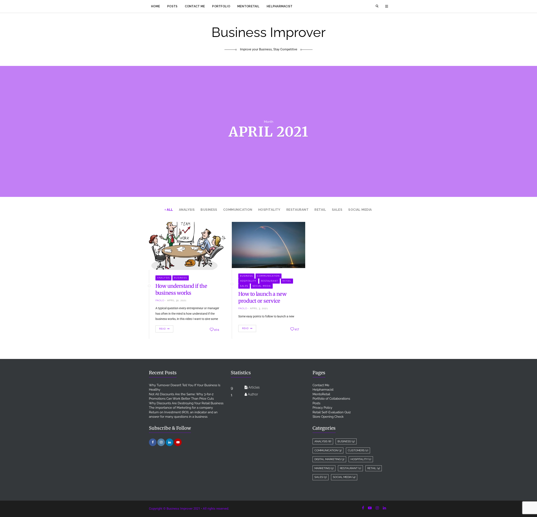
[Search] (377, 6)
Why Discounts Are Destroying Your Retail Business (186, 403)
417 (297, 329)
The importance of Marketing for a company (181, 408)
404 (216, 329)
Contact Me (195, 6)
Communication (237, 210)
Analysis (187, 210)
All (170, 210)
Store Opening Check (328, 417)
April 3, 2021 (259, 308)
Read (163, 328)
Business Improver (268, 38)
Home (155, 6)
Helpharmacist (280, 6)
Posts (172, 6)
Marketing (324, 468)
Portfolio (221, 6)
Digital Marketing (329, 459)
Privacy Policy (322, 408)
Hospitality (269, 210)
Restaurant (297, 210)
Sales (337, 210)
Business (209, 210)
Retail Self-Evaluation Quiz (332, 412)
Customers (358, 450)
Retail (320, 210)
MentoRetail (248, 6)
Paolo (159, 300)
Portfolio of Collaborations (331, 399)
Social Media (360, 210)
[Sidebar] (386, 6)
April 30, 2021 (176, 300)
